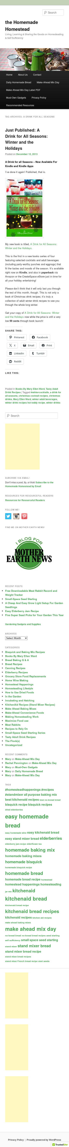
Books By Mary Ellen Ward (30, 388)
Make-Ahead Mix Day (48, 82)
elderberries (51, 838)
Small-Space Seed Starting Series (25, 733)
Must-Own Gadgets (16, 97)
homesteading (50, 884)
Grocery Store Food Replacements (25, 676)
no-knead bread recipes (34, 935)
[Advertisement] (22, 447)
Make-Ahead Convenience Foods (24, 712)
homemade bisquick (23, 861)
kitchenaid (23, 890)
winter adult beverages (44, 399)
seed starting (53, 935)
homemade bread (24, 873)
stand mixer (11, 946)
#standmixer (14, 794)
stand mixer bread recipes (18, 956)
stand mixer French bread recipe (21, 961)
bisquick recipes (40, 804)
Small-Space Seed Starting (21, 599)
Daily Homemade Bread (18, 82)
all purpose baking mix (40, 794)
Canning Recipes (15, 668)
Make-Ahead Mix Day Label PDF (23, 89)
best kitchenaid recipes (22, 799)
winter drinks (53, 402)
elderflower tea (34, 843)
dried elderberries (14, 809)
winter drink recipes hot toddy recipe (25, 402)
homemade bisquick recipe (18, 867)
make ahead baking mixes (18, 922)
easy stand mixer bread (22, 838)
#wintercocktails (40, 392)
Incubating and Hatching (19, 700)
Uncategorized (13, 745)
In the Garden (13, 696)
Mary (8, 759)
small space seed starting (39, 940)
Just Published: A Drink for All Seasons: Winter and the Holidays (26, 139)
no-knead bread (13, 935)
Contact (37, 74)
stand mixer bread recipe (23, 951)
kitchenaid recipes (18, 917)
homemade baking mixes (23, 856)
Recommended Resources (20, 105)
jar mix (8, 891)
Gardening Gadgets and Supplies (23, 624)
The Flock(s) (12, 741)
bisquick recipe (16, 804)
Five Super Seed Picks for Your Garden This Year (34, 615)
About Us (23, 74)
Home (9, 74)
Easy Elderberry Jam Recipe (22, 611)
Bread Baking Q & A (17, 660)
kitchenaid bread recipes (32, 911)
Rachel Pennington (16, 763)
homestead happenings (22, 884)
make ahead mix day (30, 928)
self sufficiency (12, 940)
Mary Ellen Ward (22, 399)
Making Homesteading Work (22, 716)
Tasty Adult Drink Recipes (20, 737)
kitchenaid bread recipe (17, 905)
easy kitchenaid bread (43, 832)
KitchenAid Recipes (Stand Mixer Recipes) (30, 704)
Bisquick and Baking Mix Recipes (25, 652)
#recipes (47, 789)
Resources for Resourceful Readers (25, 500)
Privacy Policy (39, 97)
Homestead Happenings (19, 684)
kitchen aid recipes (42, 917)
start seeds (43, 961)
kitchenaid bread (26, 898)
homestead (46, 879)
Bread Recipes (13, 664)
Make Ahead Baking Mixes (20, 708)
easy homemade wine (15, 832)
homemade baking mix (30, 849)
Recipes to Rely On (16, 728)
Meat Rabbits (13, 724)
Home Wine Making (16, 680)
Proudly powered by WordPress (44, 1139)
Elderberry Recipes (16, 672)
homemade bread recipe (22, 879)
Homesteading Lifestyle (19, 688)
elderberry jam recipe (15, 843)
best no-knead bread (50, 799)
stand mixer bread (34, 945)
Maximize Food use (16, 720)
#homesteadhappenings (23, 789)
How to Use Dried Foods (19, 692)
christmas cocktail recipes (33, 395)
